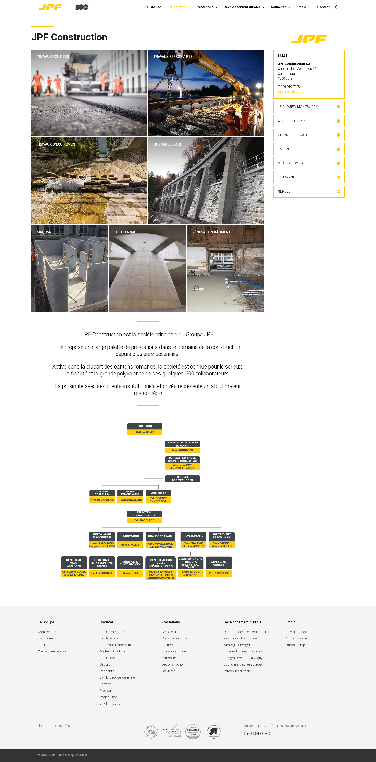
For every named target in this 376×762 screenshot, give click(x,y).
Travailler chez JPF (299, 632)
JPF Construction (112, 632)
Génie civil (169, 632)
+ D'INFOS (42, 81)
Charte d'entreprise (52, 651)
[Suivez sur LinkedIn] (248, 733)
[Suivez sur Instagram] (257, 733)
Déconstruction (173, 664)
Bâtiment (168, 645)
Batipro (105, 664)
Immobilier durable (237, 671)
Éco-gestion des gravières (243, 651)
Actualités (279, 7)
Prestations (204, 7)
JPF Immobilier (110, 704)
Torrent (105, 684)
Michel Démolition (113, 651)
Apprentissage (296, 638)
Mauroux (106, 690)
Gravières (169, 671)
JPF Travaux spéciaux (115, 645)
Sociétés (178, 7)
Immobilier (169, 658)
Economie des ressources (243, 664)
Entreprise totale (174, 651)
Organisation (47, 632)
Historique (45, 638)
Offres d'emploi (297, 645)
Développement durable (242, 7)
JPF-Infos (44, 645)
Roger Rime (108, 697)
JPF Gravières (110, 638)
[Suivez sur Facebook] (266, 733)
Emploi (302, 7)
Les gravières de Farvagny (243, 658)
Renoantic (107, 671)
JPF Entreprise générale (117, 677)
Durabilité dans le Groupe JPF (245, 632)
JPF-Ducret (108, 658)
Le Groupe (153, 7)
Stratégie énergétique (240, 645)
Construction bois (175, 638)
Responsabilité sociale (240, 638)
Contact (323, 7)
